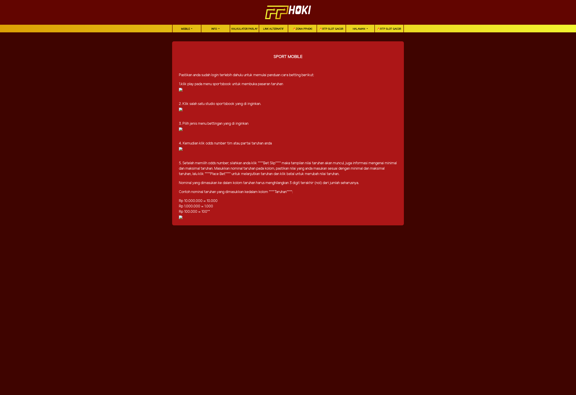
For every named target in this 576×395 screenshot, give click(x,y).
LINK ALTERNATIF (273, 29)
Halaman (359, 29)
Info (215, 29)
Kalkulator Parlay (245, 29)
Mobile (186, 29)
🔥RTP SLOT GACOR (331, 29)
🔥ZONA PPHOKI (302, 29)
